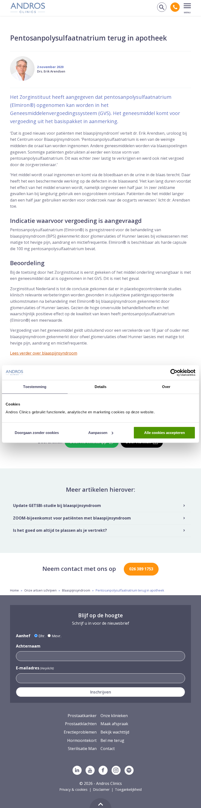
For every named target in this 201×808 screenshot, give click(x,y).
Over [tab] (166, 387)
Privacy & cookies (73, 789)
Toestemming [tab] (34, 387)
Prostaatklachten (81, 723)
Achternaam (28, 646)
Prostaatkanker (82, 715)
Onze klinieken (114, 715)
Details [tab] (101, 387)
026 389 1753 (141, 569)
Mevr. (56, 635)
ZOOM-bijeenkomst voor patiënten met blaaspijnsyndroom (72, 518)
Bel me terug (112, 740)
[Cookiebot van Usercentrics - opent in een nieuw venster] (173, 372)
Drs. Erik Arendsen (51, 71)
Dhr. (41, 635)
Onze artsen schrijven (40, 590)
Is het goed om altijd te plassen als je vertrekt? (60, 530)
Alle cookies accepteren (164, 433)
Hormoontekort (82, 740)
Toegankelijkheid (128, 789)
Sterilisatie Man (82, 748)
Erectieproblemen (80, 732)
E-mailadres (35, 668)
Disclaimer (101, 789)
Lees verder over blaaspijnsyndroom (43, 353)
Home (14, 590)
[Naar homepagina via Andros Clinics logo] (28, 11)
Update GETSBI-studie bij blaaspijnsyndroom (57, 505)
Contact (107, 748)
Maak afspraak (114, 723)
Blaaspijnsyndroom (76, 590)
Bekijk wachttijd (114, 732)
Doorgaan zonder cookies (37, 433)
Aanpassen (97, 433)
